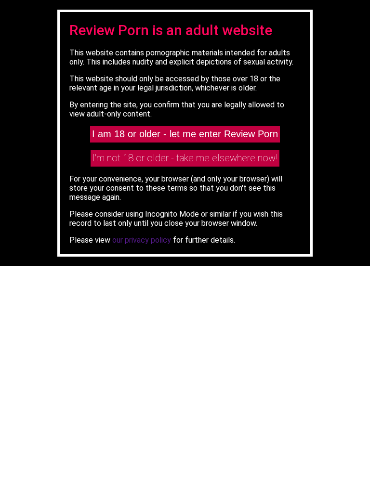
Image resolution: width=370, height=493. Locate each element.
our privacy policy (141, 240)
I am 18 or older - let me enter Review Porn (185, 134)
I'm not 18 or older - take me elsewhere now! (185, 158)
